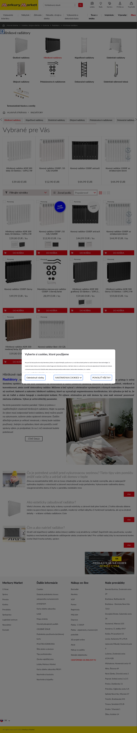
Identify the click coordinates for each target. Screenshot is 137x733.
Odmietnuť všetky (35, 377)
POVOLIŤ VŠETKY (101, 377)
